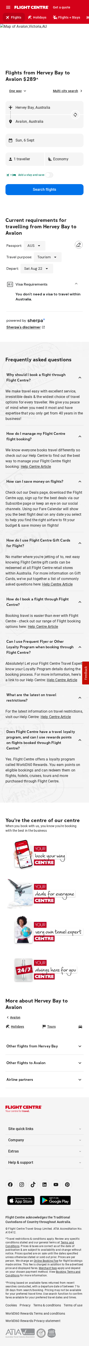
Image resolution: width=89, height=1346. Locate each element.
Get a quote (61, 7)
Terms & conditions (47, 1305)
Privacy (25, 1305)
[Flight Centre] (31, 7)
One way (15, 91)
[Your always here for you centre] (44, 969)
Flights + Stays (69, 17)
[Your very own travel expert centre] (44, 931)
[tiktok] (33, 1184)
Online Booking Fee (46, 1260)
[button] (24, 159)
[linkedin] (44, 1184)
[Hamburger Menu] (8, 7)
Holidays (39, 17)
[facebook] (10, 1184)
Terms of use (73, 1305)
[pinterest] (67, 1184)
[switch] (48, 176)
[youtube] (56, 1184)
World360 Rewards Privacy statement (32, 1321)
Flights (16, 17)
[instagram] (21, 1184)
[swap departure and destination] (75, 114)
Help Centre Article (36, 466)
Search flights (44, 189)
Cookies (11, 1305)
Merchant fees (48, 1268)
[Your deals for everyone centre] (44, 893)
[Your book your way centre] (44, 855)
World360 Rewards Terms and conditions (35, 1313)
